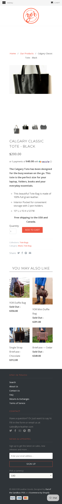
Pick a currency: (16, 470)
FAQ (11, 394)
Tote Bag (27, 245)
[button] (31, 161)
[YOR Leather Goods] (31, 16)
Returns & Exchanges (19, 399)
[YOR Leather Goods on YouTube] (20, 430)
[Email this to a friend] (29, 253)
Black (20, 245)
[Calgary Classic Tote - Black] (31, 79)
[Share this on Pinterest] (25, 253)
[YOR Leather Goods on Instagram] (29, 430)
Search (12, 382)
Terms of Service (17, 403)
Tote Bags (24, 242)
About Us (13, 386)
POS (23, 492)
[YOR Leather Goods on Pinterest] (24, 430)
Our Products (27, 53)
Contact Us (14, 390)
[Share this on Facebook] (21, 253)
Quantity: (14, 225)
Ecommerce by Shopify (39, 492)
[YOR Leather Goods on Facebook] (15, 430)
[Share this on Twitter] (18, 253)
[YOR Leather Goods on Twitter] (10, 430)
